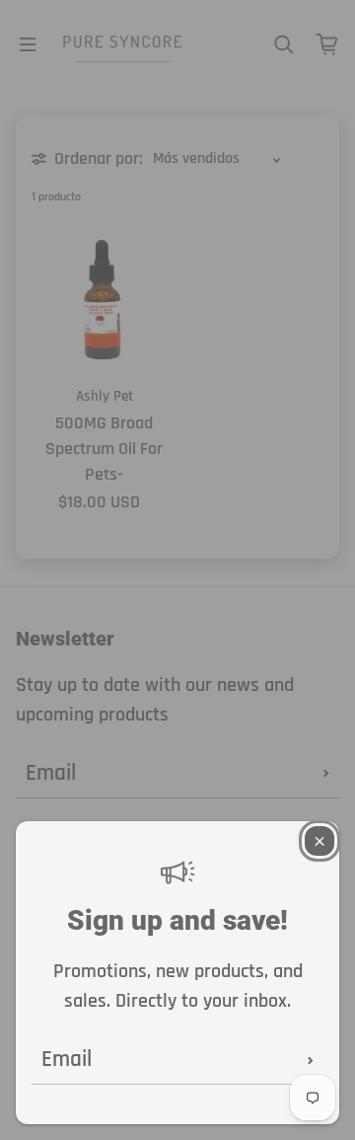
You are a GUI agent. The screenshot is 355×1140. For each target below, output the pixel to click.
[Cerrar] (319, 841)
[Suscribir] (311, 1060)
